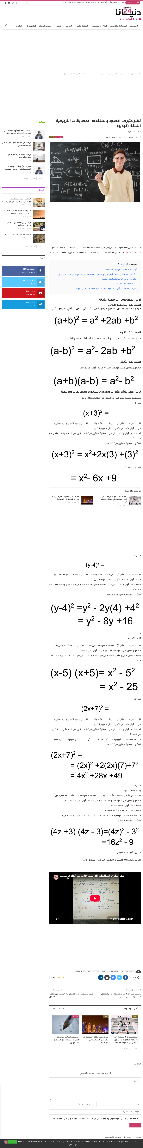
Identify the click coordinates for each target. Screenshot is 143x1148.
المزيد (19, 26)
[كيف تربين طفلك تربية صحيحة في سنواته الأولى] (39, 226)
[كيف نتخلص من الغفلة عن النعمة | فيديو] (39, 158)
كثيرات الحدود (133, 253)
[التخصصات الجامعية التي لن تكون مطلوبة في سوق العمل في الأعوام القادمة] (135, 500)
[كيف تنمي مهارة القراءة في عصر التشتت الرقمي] (39, 146)
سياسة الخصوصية (113, 1137)
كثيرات (89, 972)
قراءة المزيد (72, 1145)
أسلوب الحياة (45, 26)
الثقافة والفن (82, 26)
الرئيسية (134, 26)
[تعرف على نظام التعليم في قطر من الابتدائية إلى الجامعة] (87, 500)
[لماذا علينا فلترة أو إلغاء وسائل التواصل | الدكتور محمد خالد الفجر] (39, 134)
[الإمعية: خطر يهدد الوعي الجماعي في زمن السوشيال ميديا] (39, 202)
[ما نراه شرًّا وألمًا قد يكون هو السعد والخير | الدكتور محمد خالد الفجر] (39, 170)
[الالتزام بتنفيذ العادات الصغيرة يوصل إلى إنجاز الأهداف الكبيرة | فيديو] (39, 214)
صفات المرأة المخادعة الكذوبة (18, 235)
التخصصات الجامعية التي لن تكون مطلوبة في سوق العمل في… (114, 499)
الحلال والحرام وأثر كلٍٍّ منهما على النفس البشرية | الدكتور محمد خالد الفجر (93, 3)
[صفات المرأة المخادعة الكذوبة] (39, 238)
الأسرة (59, 26)
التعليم (52, 137)
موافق (12, 1142)
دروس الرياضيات (100, 972)
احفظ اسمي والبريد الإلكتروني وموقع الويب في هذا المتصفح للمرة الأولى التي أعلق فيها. (95, 1119)
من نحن (138, 1137)
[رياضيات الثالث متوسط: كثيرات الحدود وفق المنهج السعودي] (65, 1024)
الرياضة (68, 26)
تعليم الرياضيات (114, 972)
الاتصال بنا (128, 1137)
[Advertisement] (71, 50)
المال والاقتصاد (99, 26)
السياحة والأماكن (118, 26)
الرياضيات (59, 137)
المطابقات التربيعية (128, 972)
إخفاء (121, 265)
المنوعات (31, 26)
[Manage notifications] (6, 1142)
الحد (133, 806)
